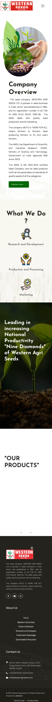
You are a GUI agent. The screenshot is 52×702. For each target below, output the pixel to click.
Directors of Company (26, 631)
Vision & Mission (26, 626)
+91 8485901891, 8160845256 (21, 673)
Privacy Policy (32, 700)
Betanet (19, 696)
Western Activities (26, 622)
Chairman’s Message (26, 635)
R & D (26, 617)
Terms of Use (19, 700)
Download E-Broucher (26, 639)
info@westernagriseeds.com (21, 677)
